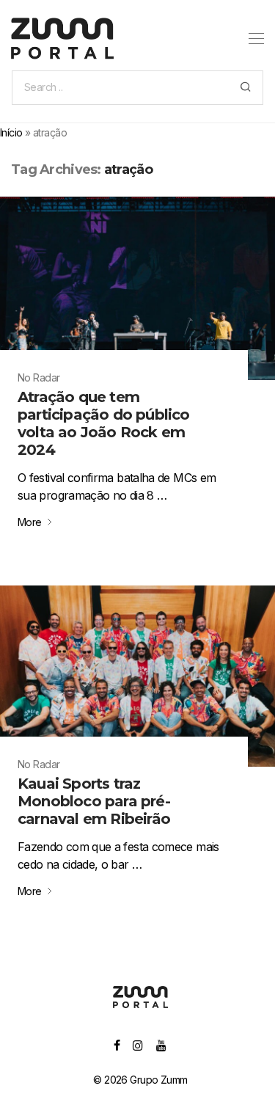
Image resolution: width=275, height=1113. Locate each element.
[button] (245, 87)
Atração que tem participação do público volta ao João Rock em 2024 (104, 423)
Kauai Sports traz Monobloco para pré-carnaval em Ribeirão (94, 801)
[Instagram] (137, 1044)
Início (11, 132)
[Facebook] (117, 1044)
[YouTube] (161, 1044)
